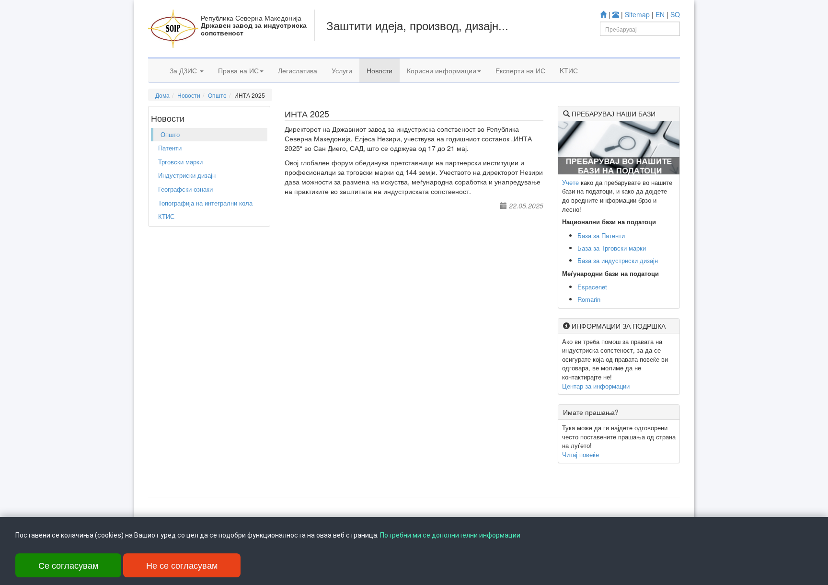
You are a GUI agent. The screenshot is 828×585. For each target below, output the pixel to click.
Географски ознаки (185, 189)
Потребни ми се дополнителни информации (450, 535)
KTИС (569, 70)
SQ (675, 14)
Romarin (588, 299)
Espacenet (592, 286)
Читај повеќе (580, 454)
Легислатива (297, 70)
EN (660, 14)
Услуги (342, 70)
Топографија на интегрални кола (205, 202)
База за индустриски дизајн (617, 260)
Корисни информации (441, 70)
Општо (217, 95)
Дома (162, 95)
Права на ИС (238, 70)
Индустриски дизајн (187, 175)
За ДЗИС (184, 70)
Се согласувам (68, 565)
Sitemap (637, 14)
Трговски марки (180, 161)
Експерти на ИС (520, 70)
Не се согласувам (182, 565)
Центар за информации (596, 385)
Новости (379, 70)
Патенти (170, 147)
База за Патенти (601, 235)
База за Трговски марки (611, 247)
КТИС (166, 216)
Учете (570, 182)
